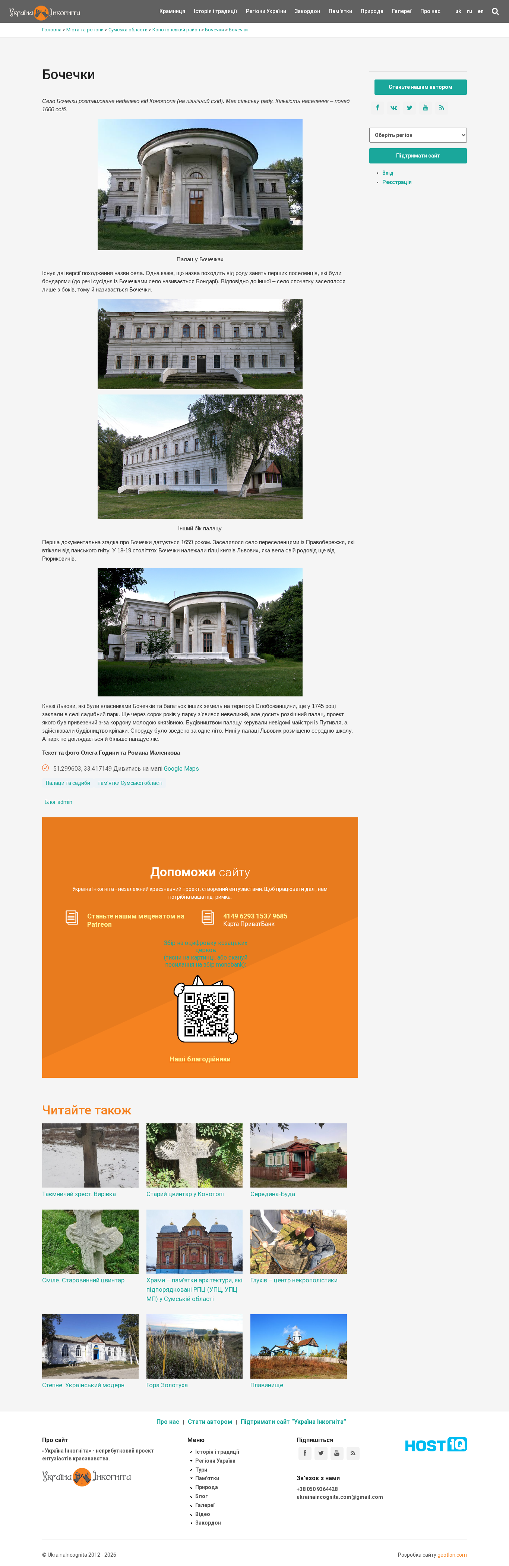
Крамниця (172, 11)
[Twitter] (321, 1453)
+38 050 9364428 (317, 1489)
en (481, 11)
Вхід (387, 173)
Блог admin (58, 802)
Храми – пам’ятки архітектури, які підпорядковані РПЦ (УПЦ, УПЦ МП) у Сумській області (194, 1289)
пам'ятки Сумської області (130, 783)
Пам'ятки (335, 11)
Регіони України (256, 11)
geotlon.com (452, 1555)
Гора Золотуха (167, 1385)
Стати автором (210, 1421)
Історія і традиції (205, 11)
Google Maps (181, 768)
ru (469, 11)
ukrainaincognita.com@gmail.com (340, 1497)
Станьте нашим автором (420, 87)
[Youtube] (337, 1453)
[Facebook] (305, 1453)
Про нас (430, 11)
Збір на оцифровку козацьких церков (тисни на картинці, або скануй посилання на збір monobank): (205, 953)
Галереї (402, 11)
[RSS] (353, 1453)
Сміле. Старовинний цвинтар (83, 1280)
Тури (201, 1470)
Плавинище (266, 1385)
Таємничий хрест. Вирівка (79, 1194)
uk (458, 11)
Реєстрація (397, 182)
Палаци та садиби (68, 783)
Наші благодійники (200, 1059)
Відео (202, 1514)
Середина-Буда (272, 1194)
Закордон (301, 11)
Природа (366, 11)
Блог (201, 1496)
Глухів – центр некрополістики (294, 1280)
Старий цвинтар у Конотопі (185, 1194)
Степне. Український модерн (83, 1385)
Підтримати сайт (418, 156)
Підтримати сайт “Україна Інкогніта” (293, 1421)
